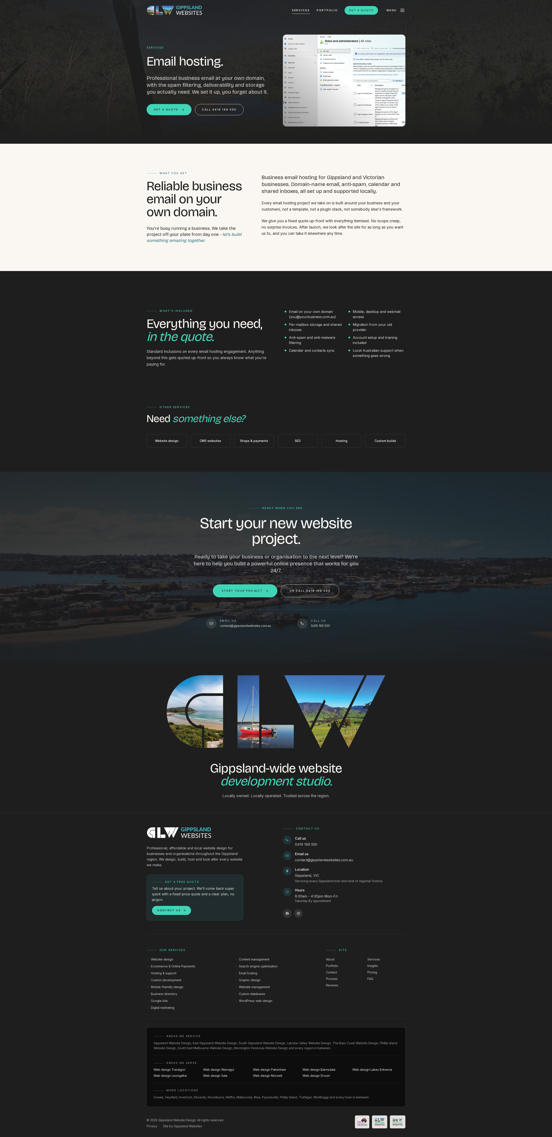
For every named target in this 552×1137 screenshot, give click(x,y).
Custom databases (252, 994)
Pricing (372, 972)
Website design (162, 959)
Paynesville (270, 1097)
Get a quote (361, 10)
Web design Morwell (267, 1075)
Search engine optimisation (258, 966)
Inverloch (185, 1097)
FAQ (370, 979)
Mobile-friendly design (167, 987)
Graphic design (249, 980)
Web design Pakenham (269, 1069)
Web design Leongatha (170, 1075)
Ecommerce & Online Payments (173, 966)
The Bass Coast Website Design (355, 1043)
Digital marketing (162, 1007)
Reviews (332, 985)
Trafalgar (305, 1097)
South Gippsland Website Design (262, 1043)
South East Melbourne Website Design (205, 1048)
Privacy (152, 1126)
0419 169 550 (306, 844)
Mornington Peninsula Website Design (261, 1048)
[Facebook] (287, 913)
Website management (254, 987)
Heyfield (171, 1097)
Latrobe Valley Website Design (309, 1043)
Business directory (164, 994)
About (330, 959)
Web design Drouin (316, 1075)
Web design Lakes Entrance (372, 1069)
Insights (372, 966)
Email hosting (248, 973)
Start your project (242, 590)
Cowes (158, 1097)
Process (332, 979)
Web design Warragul (218, 1069)
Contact (331, 972)
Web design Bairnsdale (319, 1069)
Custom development (166, 980)
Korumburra (216, 1097)
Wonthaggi (321, 1097)
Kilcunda (200, 1097)
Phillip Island (288, 1097)
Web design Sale (215, 1075)
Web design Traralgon (169, 1069)
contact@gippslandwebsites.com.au (324, 860)
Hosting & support (163, 973)
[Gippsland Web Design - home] (174, 10)
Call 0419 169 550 (219, 109)
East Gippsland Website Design (215, 1043)
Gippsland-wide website (276, 774)
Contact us (169, 910)
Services (301, 10)
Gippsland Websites (188, 1126)
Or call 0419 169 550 (310, 590)
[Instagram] (298, 913)
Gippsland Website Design (172, 1043)
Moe (257, 1097)
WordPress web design (255, 1001)
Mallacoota (244, 1097)
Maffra (230, 1097)
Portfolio (327, 10)
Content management (254, 959)
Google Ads (159, 1001)
